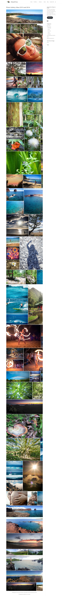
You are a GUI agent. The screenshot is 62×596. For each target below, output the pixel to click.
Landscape (49, 27)
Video (48, 36)
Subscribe (50, 17)
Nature (49, 29)
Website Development (50, 38)
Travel (49, 32)
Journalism (48, 25)
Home (48, 42)
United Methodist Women (51, 35)
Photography (49, 26)
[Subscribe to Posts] (47, 21)
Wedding (49, 33)
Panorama (49, 30)
